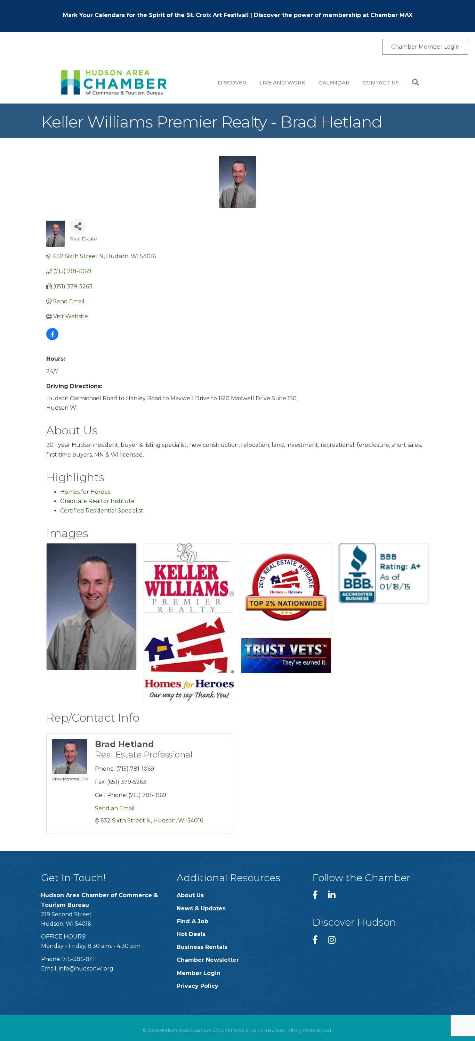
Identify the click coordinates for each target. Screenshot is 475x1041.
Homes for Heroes (85, 492)
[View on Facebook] (52, 338)
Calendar (334, 82)
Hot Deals (191, 934)
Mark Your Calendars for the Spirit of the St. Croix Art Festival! (156, 15)
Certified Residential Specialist (101, 510)
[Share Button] (78, 226)
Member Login (198, 973)
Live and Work (282, 82)
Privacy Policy (197, 986)
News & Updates (201, 908)
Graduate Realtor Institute (97, 501)
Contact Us (381, 82)
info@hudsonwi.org (86, 968)
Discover (232, 82)
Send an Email (115, 808)
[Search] (412, 82)
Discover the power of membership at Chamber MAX (333, 15)
